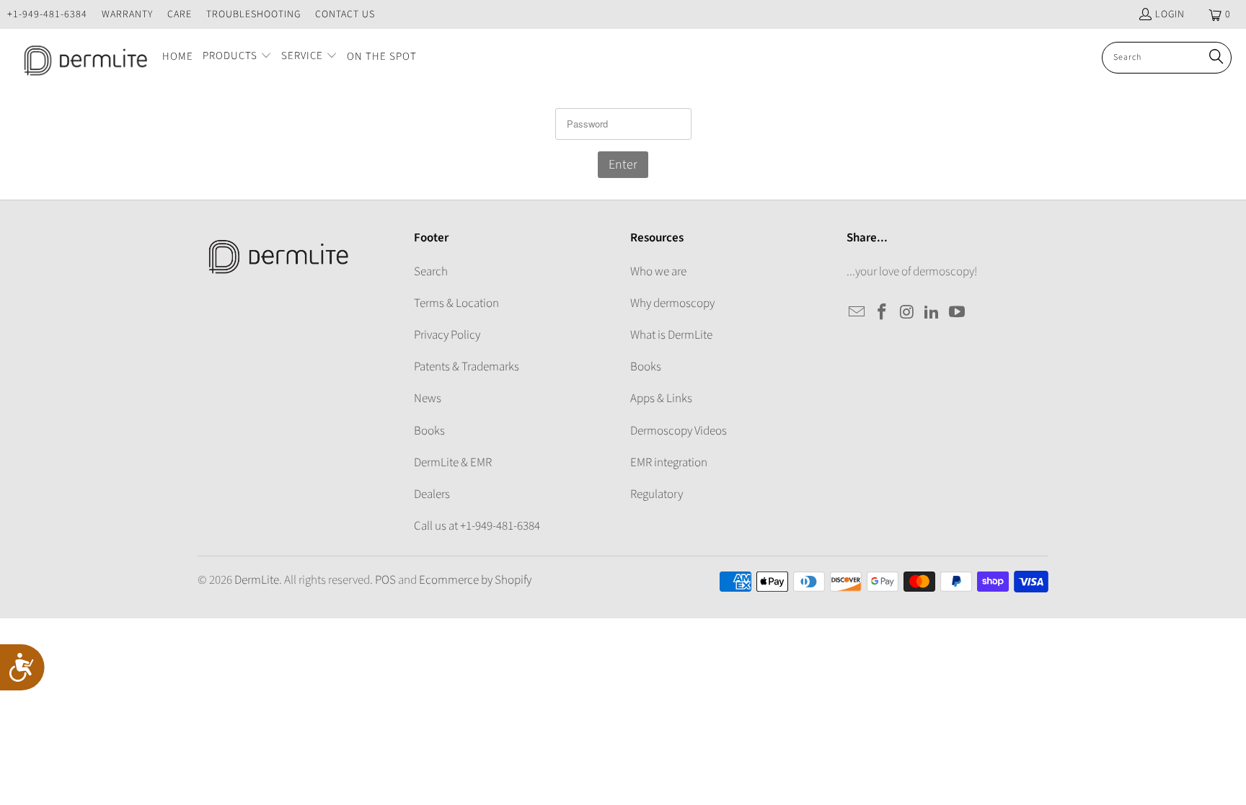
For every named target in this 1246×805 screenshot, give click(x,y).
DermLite (256, 580)
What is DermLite (671, 335)
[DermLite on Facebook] (882, 312)
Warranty (127, 14)
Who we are (658, 271)
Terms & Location (456, 303)
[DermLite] (81, 57)
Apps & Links (661, 398)
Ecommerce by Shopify (475, 580)
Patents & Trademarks (466, 366)
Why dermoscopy (672, 303)
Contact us (345, 14)
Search (431, 271)
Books (429, 431)
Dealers (432, 494)
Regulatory (656, 494)
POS (385, 580)
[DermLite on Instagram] (907, 312)
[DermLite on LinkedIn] (932, 312)
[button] (237, 57)
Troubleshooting (253, 14)
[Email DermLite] (857, 312)
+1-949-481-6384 (47, 14)
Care (179, 14)
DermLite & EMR (453, 462)
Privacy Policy (447, 335)
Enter (623, 165)
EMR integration (668, 462)
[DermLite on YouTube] (957, 312)
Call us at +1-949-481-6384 (477, 526)
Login (1170, 14)
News (427, 398)
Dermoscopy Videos (678, 431)
